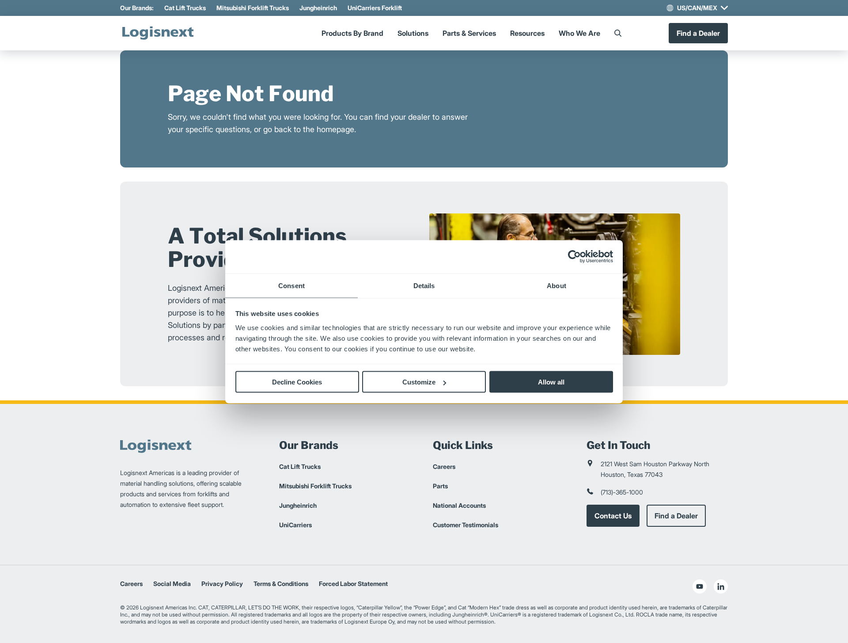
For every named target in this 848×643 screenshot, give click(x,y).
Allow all (551, 382)
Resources (527, 33)
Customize (418, 382)
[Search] (617, 33)
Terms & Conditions (281, 583)
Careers (444, 466)
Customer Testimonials (465, 525)
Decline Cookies (297, 382)
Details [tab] (424, 285)
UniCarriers (295, 525)
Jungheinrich (318, 7)
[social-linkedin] (721, 586)
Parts (440, 486)
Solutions (413, 33)
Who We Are (579, 33)
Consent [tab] (291, 285)
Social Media (172, 583)
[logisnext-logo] (157, 33)
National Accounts (459, 505)
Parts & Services (469, 33)
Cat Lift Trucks (185, 7)
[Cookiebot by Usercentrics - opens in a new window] (574, 256)
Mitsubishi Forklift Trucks (252, 7)
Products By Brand (352, 33)
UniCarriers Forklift (375, 7)
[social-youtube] (700, 586)
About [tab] (556, 285)
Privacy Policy (222, 583)
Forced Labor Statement (353, 583)
